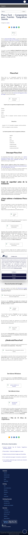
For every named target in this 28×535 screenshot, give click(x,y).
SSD (4, 485)
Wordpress (6, 492)
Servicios (5, 508)
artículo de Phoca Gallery (10, 38)
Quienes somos (7, 474)
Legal (5, 479)
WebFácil (5, 516)
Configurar (14, 272)
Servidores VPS (7, 503)
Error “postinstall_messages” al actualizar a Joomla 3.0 (14, 457)
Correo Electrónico (7, 488)
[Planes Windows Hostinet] (14, 386)
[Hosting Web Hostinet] (14, 403)
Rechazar (14, 275)
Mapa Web (6, 481)
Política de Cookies (18, 268)
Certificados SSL (7, 512)
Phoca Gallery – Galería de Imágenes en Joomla (13, 451)
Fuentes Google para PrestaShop (12, 40)
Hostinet (14, 2)
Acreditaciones (6, 477)
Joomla (7, 22)
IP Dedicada (6, 509)
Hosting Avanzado (7, 499)
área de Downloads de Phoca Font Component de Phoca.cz (14, 159)
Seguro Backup (6, 518)
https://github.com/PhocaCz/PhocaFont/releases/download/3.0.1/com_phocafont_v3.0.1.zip (14, 166)
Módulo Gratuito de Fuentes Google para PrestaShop (14, 454)
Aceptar (14, 278)
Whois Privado (6, 514)
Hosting (5, 484)
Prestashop (6, 496)
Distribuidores (6, 501)
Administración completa (8, 505)
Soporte (5, 472)
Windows (5, 490)
